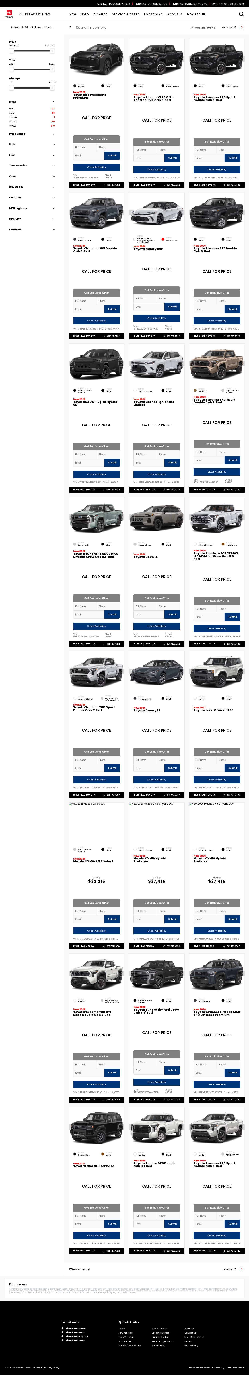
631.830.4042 (237, 4)
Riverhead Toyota (182, 4)
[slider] (11, 50)
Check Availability (96, 167)
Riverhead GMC (220, 4)
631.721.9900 (123, 4)
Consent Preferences (29, 1372)
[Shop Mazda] (9, 14)
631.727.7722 (200, 4)
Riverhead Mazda (106, 4)
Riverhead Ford (144, 4)
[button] (121, 59)
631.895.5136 (160, 4)
